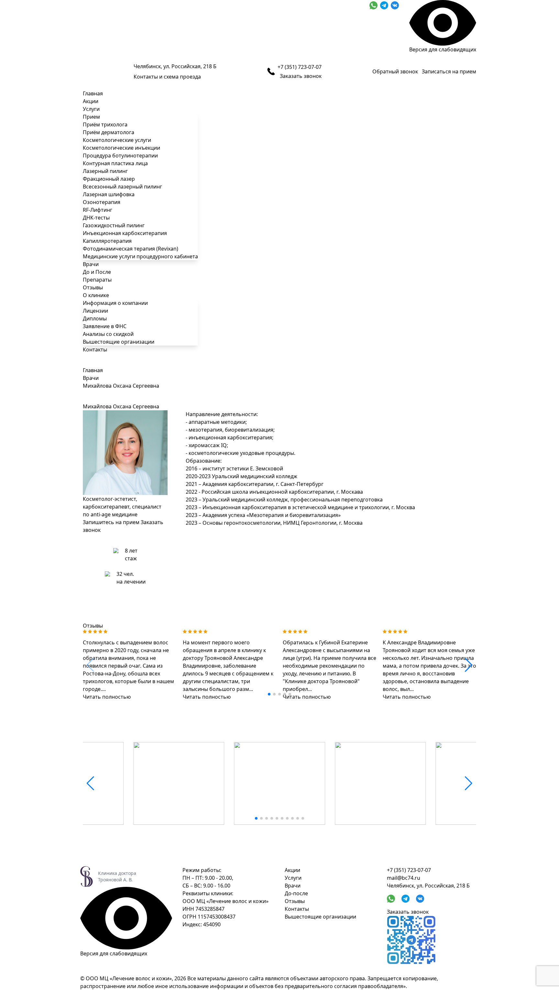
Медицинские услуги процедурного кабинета (140, 256)
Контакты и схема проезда (167, 76)
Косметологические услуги (117, 140)
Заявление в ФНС (104, 326)
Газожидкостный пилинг (114, 225)
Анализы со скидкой (108, 334)
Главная (93, 93)
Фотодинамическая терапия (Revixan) (130, 248)
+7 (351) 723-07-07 (300, 66)
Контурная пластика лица (115, 163)
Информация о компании (115, 303)
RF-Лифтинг (97, 209)
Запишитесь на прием (111, 522)
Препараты (97, 279)
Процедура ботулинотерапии (120, 155)
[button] (269, 694)
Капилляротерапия (107, 240)
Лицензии (95, 310)
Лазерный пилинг (105, 171)
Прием (91, 116)
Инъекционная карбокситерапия (125, 233)
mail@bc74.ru (403, 877)
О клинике (96, 295)
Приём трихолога (105, 124)
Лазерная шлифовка (109, 194)
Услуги (91, 109)
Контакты (95, 349)
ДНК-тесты (96, 217)
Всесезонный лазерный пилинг (122, 186)
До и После (97, 271)
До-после (296, 893)
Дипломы (95, 318)
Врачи (91, 264)
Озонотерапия (101, 202)
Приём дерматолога (108, 132)
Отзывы (93, 287)
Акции (90, 101)
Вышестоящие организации (118, 341)
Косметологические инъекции (121, 147)
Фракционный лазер (109, 178)
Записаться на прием (449, 71)
